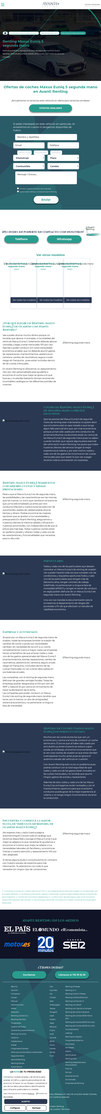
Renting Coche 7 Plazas (75, 994)
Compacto (15, 994)
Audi (52, 1034)
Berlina (14, 986)
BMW (52, 1041)
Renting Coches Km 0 (74, 1001)
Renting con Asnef (73, 1005)
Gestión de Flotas (18, 1027)
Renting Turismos (18, 1034)
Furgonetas (16, 1023)
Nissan (52, 1019)
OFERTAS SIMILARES (50, 108)
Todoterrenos (16, 1041)
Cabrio (68, 1051)
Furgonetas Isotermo (74, 1040)
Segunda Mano (17, 1056)
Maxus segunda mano (49, 33)
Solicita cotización (92, 4)
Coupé (14, 997)
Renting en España (73, 1037)
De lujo (68, 1072)
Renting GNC (71, 1059)
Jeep (52, 1023)
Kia (51, 994)
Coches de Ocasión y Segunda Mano (23, 33)
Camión (14, 990)
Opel (52, 1016)
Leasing (68, 1033)
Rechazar (36, 1108)
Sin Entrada (70, 1079)
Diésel (13, 1045)
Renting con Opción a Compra (78, 1008)
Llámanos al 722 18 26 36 (71, 975)
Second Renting (18, 1059)
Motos (13, 1008)
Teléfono (21, 239)
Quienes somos (72, 1076)
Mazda (52, 1048)
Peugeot (53, 1012)
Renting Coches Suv (19, 1016)
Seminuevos (70, 1055)
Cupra (52, 1030)
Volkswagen (55, 1005)
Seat (52, 1001)
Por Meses (69, 1047)
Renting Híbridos (18, 1019)
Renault (53, 1027)
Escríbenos (29, 975)
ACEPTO (25, 1101)
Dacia (52, 1045)
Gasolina (15, 1038)
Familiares (69, 1044)
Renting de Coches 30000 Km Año (80, 1022)
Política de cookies (51, 1109)
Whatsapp (64, 239)
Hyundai (53, 990)
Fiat (51, 986)
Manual (14, 1001)
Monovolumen (17, 1005)
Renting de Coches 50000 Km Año (80, 1026)
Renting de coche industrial (77, 1012)
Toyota (52, 1008)
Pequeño (15, 1012)
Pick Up (68, 1069)
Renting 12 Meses (72, 986)
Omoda (53, 1038)
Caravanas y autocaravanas (22, 1030)
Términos (65, 1109)
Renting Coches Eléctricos (76, 997)
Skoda (52, 1052)
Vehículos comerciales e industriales (26, 1052)
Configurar (15, 1108)
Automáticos (16, 1067)
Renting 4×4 (70, 990)
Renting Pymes (17, 1063)
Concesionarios (71, 1029)
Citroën (53, 997)
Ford (52, 1056)
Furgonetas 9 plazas (19, 1048)
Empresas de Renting (74, 1083)
